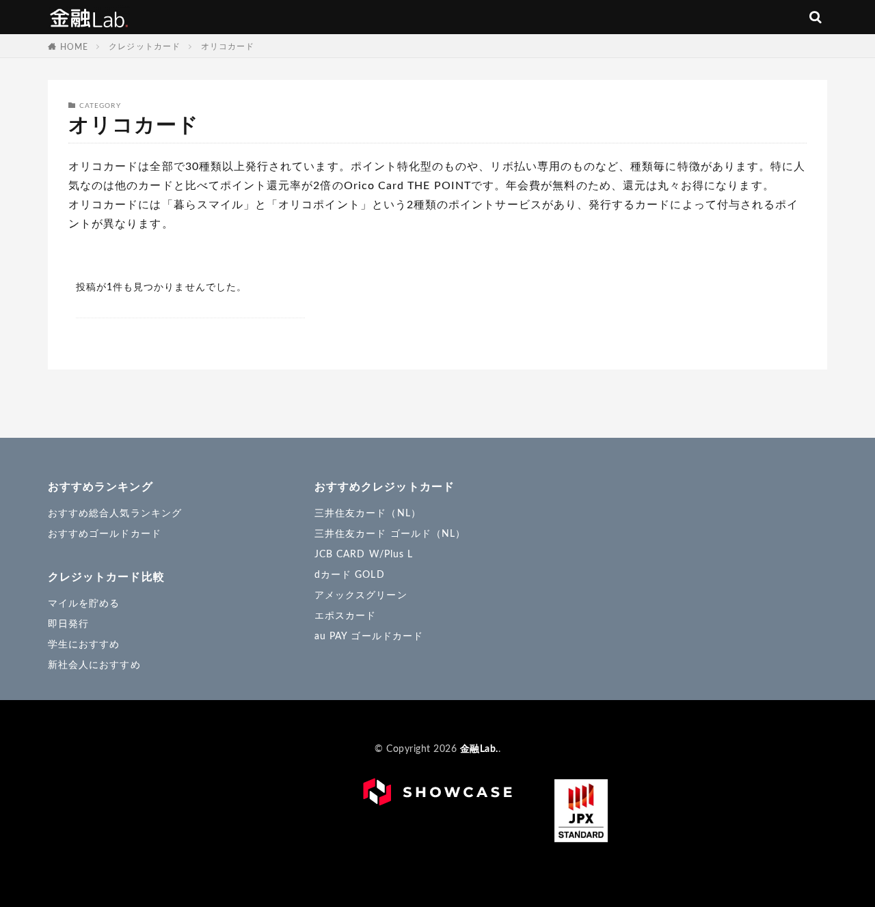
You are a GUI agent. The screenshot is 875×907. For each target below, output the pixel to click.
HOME (74, 47)
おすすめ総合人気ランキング (115, 513)
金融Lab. (89, 17)
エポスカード (345, 616)
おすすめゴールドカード (104, 534)
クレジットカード (144, 46)
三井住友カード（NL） (367, 513)
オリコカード (227, 46)
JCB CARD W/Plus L (363, 554)
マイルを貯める (84, 604)
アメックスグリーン (360, 595)
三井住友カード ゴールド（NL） (390, 534)
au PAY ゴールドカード (368, 636)
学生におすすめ (84, 645)
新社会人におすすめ (94, 665)
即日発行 (68, 624)
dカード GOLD (349, 575)
